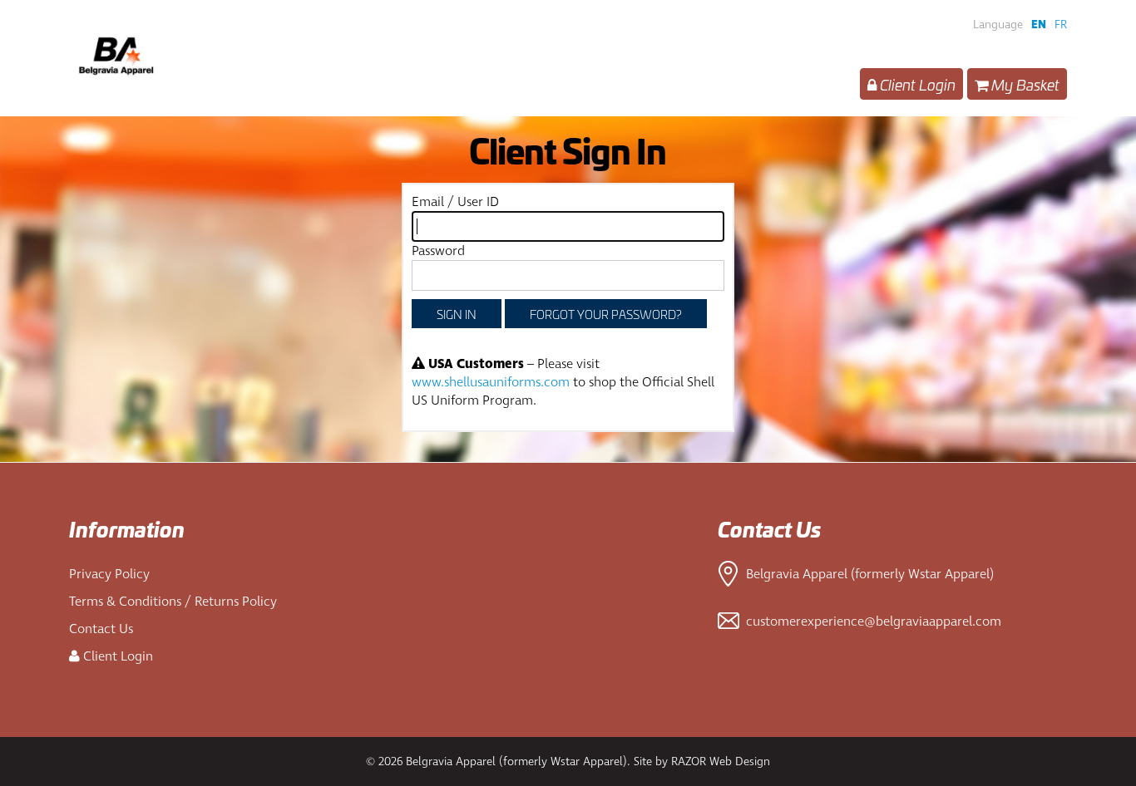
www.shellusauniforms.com (491, 382)
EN (1038, 24)
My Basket (1023, 84)
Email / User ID (455, 202)
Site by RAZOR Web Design (702, 761)
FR (1061, 24)
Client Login (916, 84)
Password (438, 251)
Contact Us (101, 629)
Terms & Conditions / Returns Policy (173, 601)
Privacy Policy (109, 574)
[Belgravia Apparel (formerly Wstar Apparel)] (218, 58)
